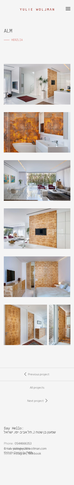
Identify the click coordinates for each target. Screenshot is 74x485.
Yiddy (29, 453)
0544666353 (23, 443)
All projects (37, 387)
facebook (34, 453)
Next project (35, 401)
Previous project (38, 374)
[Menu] (68, 9)
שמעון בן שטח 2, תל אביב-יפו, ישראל (30, 432)
